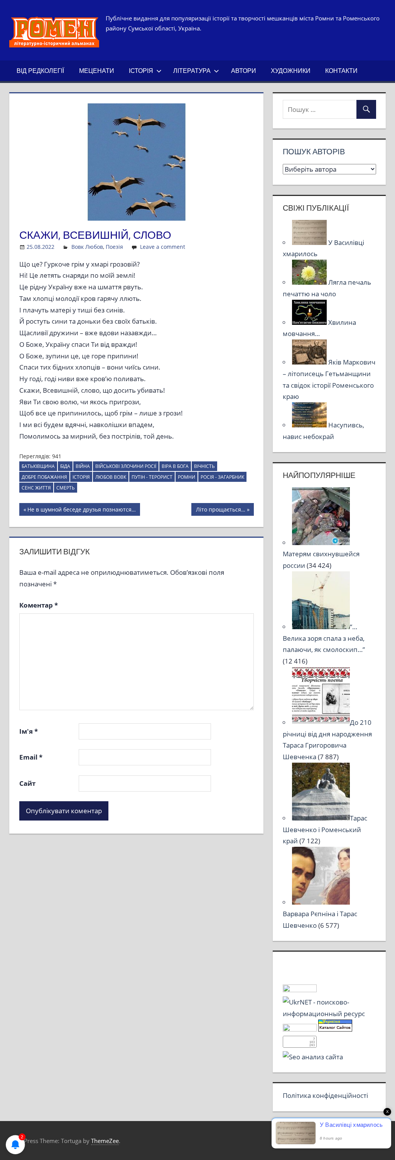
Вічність (204, 466)
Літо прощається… (220, 510)
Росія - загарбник (222, 477)
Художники (291, 70)
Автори (243, 70)
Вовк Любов (87, 246)
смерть (65, 488)
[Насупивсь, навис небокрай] (310, 424)
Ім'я (28, 731)
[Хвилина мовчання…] (310, 322)
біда (65, 466)
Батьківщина (38, 466)
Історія (141, 70)
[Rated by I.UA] (300, 989)
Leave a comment (162, 246)
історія (81, 477)
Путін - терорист (152, 477)
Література (192, 70)
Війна (83, 466)
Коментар (38, 605)
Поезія (114, 246)
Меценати (96, 70)
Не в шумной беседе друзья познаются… (81, 510)
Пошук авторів (314, 151)
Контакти (341, 70)
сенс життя (36, 488)
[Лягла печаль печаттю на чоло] (310, 282)
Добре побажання (44, 477)
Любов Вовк (110, 477)
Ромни (186, 477)
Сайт (27, 783)
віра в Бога (175, 466)
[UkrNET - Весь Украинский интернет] (329, 1013)
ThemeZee (105, 1141)
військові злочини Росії (125, 466)
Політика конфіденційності (325, 1095)
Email (30, 757)
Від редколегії (40, 70)
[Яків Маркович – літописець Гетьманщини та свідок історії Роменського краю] (310, 362)
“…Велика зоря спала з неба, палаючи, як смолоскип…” (324, 638)
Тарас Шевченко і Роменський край (325, 830)
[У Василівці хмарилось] (310, 242)
